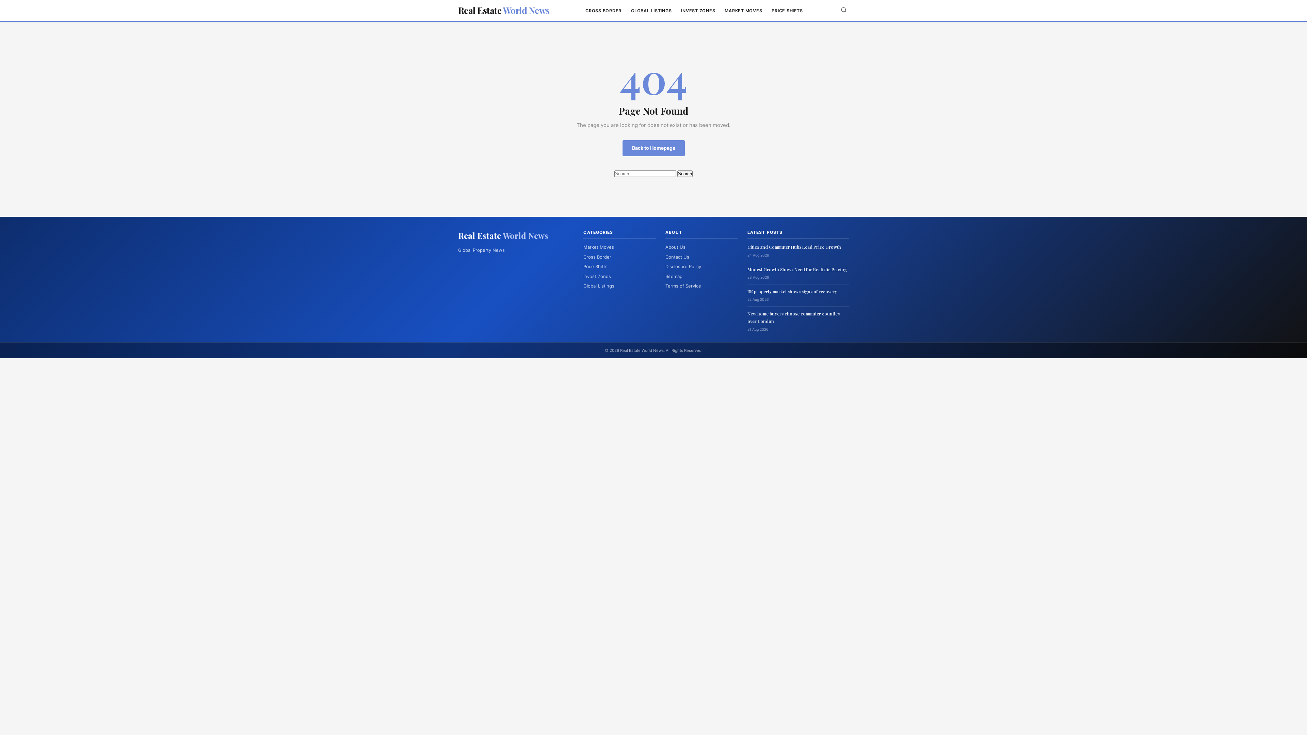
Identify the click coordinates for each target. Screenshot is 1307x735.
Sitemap (673, 276)
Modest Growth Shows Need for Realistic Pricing (797, 269)
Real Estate (504, 10)
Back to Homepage (653, 148)
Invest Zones (698, 10)
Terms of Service (683, 286)
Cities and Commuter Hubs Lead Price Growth (794, 247)
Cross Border (603, 10)
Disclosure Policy (683, 266)
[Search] (844, 10)
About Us (675, 247)
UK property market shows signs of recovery (792, 291)
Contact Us (677, 257)
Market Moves (743, 10)
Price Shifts (787, 10)
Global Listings (651, 10)
